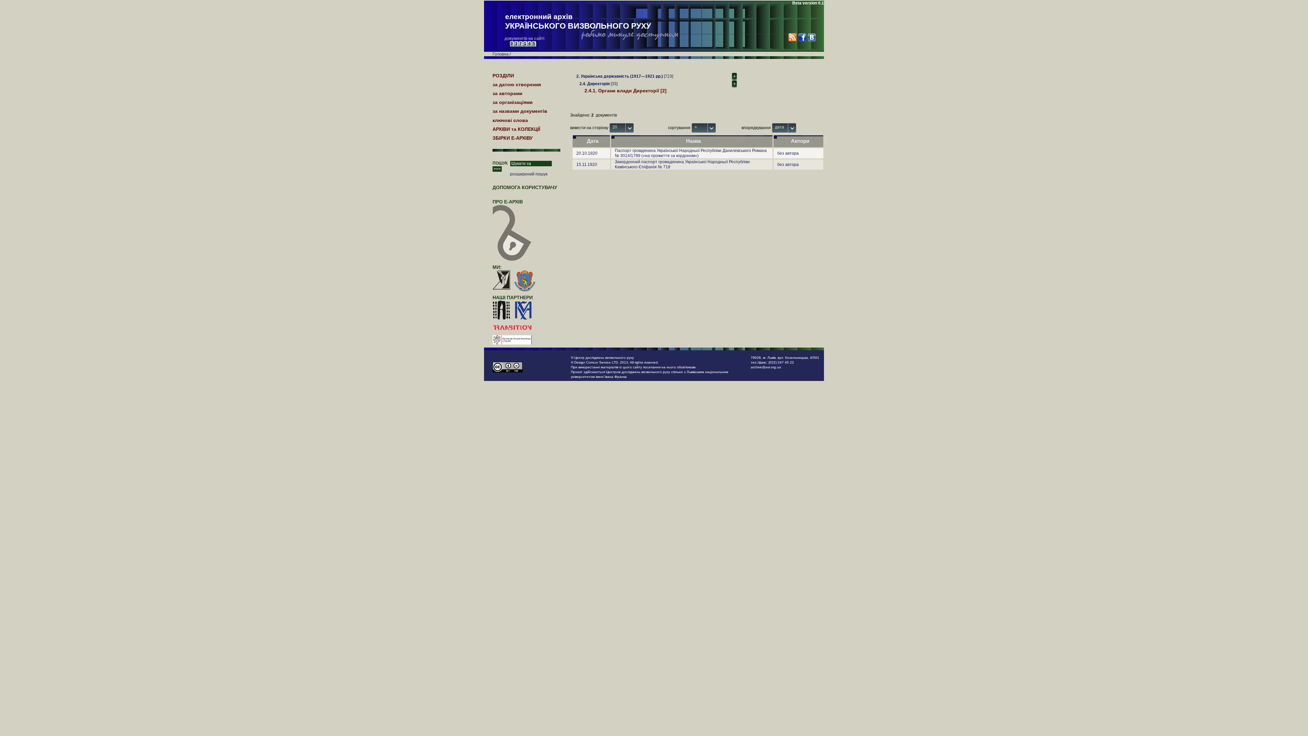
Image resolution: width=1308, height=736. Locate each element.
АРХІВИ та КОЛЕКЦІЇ (516, 129)
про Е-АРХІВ (508, 201)
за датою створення (517, 84)
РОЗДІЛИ (503, 75)
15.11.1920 (586, 164)
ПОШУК (500, 163)
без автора (788, 153)
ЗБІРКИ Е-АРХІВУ (513, 138)
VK (811, 37)
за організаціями (513, 102)
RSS (792, 37)
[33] (598, 83)
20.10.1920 (586, 153)
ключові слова (510, 120)
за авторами (508, 93)
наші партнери (513, 297)
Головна (501, 54)
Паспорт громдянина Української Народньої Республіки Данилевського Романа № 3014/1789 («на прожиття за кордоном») (691, 153)
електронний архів (578, 21)
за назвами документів (520, 111)
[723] (624, 76)
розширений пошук (528, 174)
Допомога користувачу (525, 187)
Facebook (802, 37)
